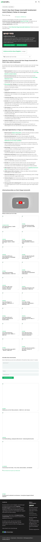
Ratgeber (23, 239)
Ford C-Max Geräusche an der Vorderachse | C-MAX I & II (28, 288)
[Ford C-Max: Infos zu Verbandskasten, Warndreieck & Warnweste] (30, 262)
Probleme (4, 239)
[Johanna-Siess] (11, 33)
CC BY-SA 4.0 (22, 16)
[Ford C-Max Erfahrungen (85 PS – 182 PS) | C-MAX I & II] (10, 339)
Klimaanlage (7, 84)
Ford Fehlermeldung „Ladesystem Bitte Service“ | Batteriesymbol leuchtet (18, 438)
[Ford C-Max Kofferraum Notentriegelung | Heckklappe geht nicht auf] (10, 247)
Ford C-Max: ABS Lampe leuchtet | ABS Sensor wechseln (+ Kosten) (7, 288)
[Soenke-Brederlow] (6, 33)
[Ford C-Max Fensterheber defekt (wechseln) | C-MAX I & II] (10, 262)
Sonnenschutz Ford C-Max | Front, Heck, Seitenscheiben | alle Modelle (17, 467)
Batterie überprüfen (16, 132)
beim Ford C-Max (24, 21)
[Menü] (36, 2)
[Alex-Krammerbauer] (12, 33)
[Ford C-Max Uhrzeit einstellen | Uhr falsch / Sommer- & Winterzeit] (30, 339)
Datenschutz (20, 538)
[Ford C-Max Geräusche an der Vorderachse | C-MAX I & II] (30, 277)
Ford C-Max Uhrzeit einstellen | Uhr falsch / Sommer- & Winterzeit (28, 349)
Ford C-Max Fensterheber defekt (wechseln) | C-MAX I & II (9, 273)
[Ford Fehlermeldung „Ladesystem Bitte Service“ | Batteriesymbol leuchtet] (20, 412)
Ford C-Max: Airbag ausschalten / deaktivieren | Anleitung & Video (28, 303)
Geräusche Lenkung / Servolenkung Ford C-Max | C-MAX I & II (28, 318)
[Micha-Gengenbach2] (7, 33)
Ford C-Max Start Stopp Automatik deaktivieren (19, 27)
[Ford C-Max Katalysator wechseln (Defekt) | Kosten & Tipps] (30, 231)
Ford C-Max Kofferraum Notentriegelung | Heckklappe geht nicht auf (8, 257)
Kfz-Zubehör (4, 466)
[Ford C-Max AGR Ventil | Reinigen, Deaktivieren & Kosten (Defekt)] (10, 308)
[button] (39, 2)
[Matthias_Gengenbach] (4, 33)
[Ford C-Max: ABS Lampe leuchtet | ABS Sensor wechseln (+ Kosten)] (10, 277)
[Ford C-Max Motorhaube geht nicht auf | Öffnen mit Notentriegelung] (30, 247)
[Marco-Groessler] (9, 33)
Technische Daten (5, 225)
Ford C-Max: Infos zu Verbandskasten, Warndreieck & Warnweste (28, 272)
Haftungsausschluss (28, 538)
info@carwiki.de (6, 539)
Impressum (13, 538)
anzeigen (23, 51)
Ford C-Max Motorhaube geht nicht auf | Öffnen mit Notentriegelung (28, 257)
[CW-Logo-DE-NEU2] (5, 1)
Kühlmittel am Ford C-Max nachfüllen (13, 140)
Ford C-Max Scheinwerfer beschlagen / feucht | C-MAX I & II (8, 242)
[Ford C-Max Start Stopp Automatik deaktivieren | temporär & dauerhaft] (30, 323)
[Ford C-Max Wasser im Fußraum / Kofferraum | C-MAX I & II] (10, 293)
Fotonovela (18, 16)
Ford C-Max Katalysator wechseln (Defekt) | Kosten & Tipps (28, 242)
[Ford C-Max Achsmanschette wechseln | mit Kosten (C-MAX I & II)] (30, 216)
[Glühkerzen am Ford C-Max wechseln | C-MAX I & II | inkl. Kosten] (20, 384)
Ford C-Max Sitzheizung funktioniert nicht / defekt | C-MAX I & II (8, 334)
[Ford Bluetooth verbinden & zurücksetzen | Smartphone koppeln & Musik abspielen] (11, 470)
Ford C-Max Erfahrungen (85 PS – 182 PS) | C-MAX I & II (8, 350)
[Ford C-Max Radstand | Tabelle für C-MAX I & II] (10, 216)
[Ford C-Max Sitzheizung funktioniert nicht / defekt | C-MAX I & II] (10, 323)
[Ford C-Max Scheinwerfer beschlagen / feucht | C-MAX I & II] (10, 231)
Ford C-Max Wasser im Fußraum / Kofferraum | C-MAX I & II (8, 303)
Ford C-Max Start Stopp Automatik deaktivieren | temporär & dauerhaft (27, 334)
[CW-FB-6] (7, 532)
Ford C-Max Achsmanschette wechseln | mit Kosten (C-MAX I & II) (28, 226)
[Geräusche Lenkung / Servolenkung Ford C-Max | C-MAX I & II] (30, 308)
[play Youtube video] (20, 202)
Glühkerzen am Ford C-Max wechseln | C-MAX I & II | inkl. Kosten (16, 410)
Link (25, 16)
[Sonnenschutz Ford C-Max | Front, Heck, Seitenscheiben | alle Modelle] (20, 441)
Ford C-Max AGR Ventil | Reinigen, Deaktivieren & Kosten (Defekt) (7, 318)
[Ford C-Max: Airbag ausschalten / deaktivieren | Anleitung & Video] (30, 293)
